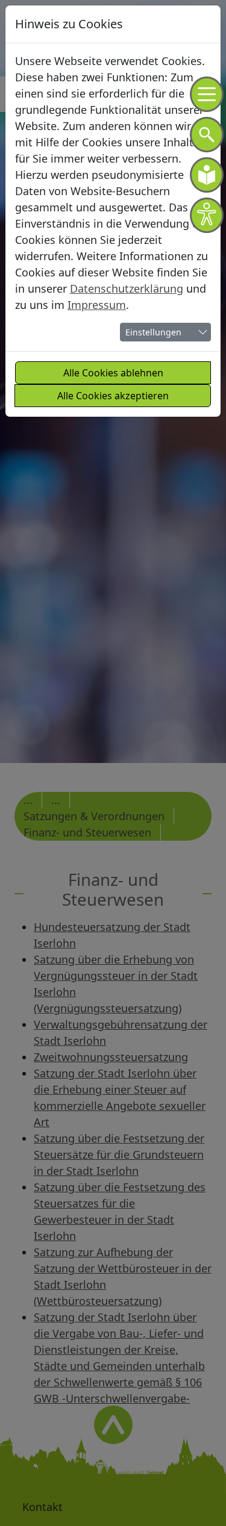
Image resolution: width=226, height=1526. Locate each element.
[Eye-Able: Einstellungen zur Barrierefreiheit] (207, 215)
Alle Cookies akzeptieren (113, 395)
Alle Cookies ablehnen (113, 372)
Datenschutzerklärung (126, 288)
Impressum (96, 304)
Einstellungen (153, 332)
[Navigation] (207, 94)
